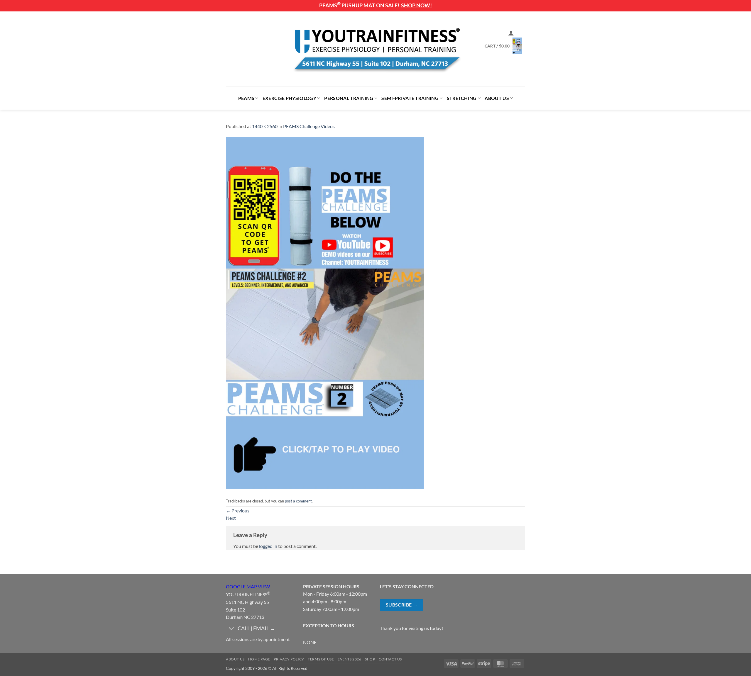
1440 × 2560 (265, 126)
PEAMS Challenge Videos (309, 126)
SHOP (370, 659)
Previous (237, 510)
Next (233, 518)
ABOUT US (497, 98)
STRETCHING (462, 98)
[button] (511, 32)
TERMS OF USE (321, 659)
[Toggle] (231, 629)
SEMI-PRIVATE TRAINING (410, 98)
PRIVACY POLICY (289, 659)
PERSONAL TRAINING (348, 98)
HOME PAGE (259, 659)
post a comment (298, 501)
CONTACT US (390, 659)
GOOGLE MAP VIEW (248, 586)
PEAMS (246, 98)
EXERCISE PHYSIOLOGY (289, 98)
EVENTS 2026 (349, 659)
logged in (268, 546)
